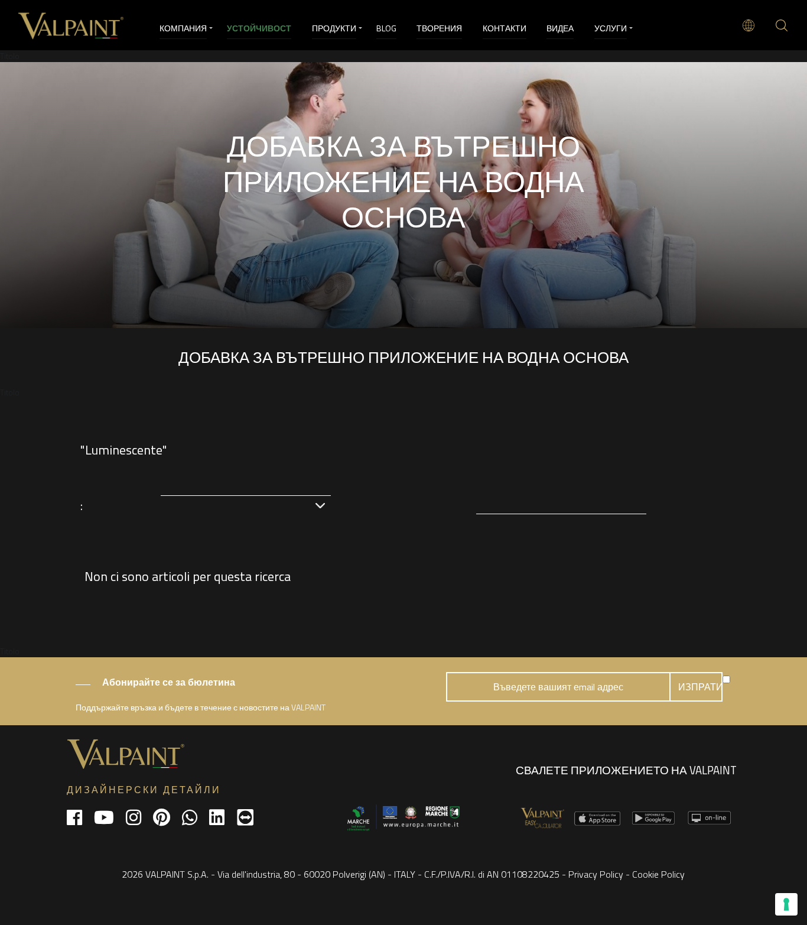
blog (386, 28)
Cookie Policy (658, 874)
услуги (610, 28)
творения (439, 28)
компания (183, 28)
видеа (560, 28)
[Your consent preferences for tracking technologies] (786, 904)
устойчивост (259, 28)
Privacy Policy (595, 874)
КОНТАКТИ (504, 28)
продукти (334, 28)
